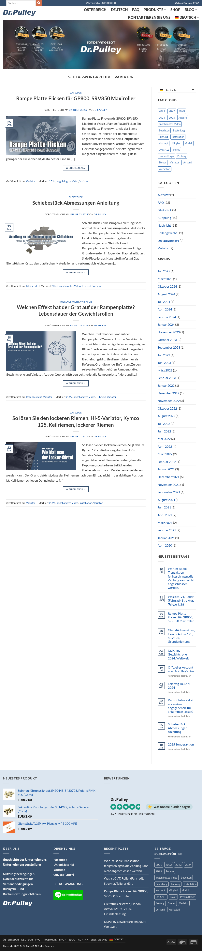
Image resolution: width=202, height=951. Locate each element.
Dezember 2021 (168, 477)
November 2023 (169, 332)
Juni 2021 (164, 507)
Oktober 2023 (167, 339)
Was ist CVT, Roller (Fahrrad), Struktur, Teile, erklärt (181, 600)
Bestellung (179, 130)
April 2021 (165, 515)
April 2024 (165, 309)
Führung (101, 397)
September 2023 (169, 347)
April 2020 (165, 545)
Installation (85, 503)
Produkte (153, 10)
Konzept (86, 286)
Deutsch (119, 10)
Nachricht (164, 225)
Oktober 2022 (167, 408)
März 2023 (165, 370)
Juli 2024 (164, 301)
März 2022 (165, 454)
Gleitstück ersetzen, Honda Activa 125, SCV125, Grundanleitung (181, 635)
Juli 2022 (164, 423)
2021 (52, 503)
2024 (52, 181)
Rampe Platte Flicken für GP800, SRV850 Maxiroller (76, 98)
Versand (187, 162)
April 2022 (165, 446)
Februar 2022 (167, 461)
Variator (75, 92)
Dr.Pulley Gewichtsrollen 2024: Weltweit (178, 654)
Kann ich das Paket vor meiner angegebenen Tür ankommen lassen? (181, 705)
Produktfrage (166, 156)
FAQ (135, 10)
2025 (172, 117)
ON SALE (164, 149)
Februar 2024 (167, 317)
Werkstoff (164, 169)
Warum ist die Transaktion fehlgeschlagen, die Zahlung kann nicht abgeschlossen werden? (181, 578)
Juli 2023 (164, 355)
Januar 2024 (166, 324)
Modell (188, 143)
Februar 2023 (167, 378)
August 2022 (166, 416)
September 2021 (169, 492)
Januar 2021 (166, 538)
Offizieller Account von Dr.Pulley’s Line (181, 669)
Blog (189, 10)
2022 (69, 397)
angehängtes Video (67, 181)
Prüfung (181, 156)
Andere (183, 117)
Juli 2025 (164, 271)
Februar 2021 (167, 530)
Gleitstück (76, 197)
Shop (175, 10)
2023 (182, 111)
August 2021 (166, 500)
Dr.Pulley (101, 110)
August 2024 (166, 294)
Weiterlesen (76, 167)
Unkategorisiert (168, 240)
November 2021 (169, 484)
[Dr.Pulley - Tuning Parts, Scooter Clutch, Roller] (19, 13)
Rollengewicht (69, 301)
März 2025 (165, 279)
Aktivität (164, 195)
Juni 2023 (164, 362)
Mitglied (176, 143)
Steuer (162, 162)
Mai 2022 (164, 439)
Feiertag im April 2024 (179, 685)
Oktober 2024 (167, 286)
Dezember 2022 (168, 393)
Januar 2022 (166, 469)
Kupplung (164, 217)
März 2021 (165, 522)
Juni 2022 (164, 431)
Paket (176, 149)
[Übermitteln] (39, 3)
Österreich (95, 10)
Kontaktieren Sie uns (149, 17)
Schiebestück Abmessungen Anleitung (75, 203)
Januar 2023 (166, 385)
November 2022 (169, 400)
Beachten (164, 130)
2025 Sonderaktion (181, 744)
